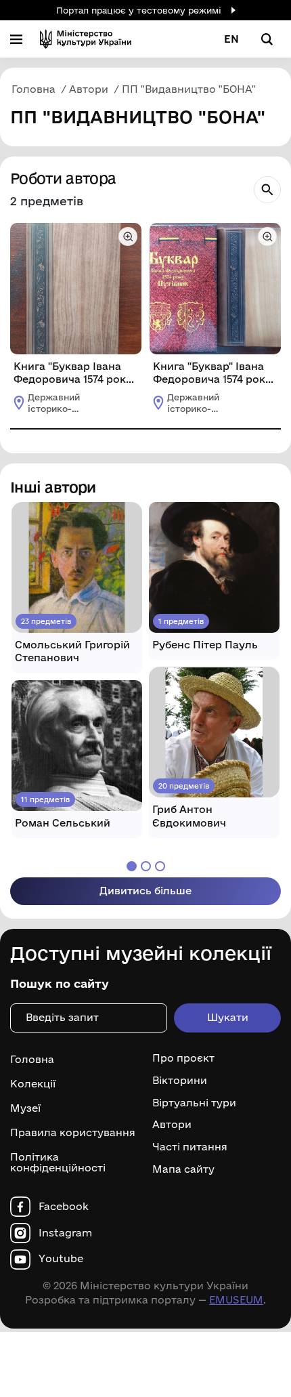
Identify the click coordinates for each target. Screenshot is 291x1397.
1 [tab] (132, 866)
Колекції (32, 1083)
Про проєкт (183, 1058)
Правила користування (72, 1132)
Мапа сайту (183, 1169)
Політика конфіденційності (58, 1162)
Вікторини (179, 1080)
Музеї (25, 1108)
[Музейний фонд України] (85, 39)
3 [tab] (160, 866)
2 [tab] (146, 866)
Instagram (65, 1233)
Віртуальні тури (194, 1103)
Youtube (61, 1258)
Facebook (64, 1206)
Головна (32, 1059)
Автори (172, 1124)
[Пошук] (267, 189)
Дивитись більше (145, 890)
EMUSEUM (236, 1300)
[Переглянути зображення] (127, 236)
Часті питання (189, 1147)
